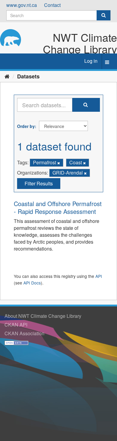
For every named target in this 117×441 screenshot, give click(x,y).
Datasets (28, 76)
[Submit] (103, 15)
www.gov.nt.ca (21, 5)
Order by (26, 126)
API (98, 276)
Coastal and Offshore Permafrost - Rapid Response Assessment (58, 207)
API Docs (32, 283)
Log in (91, 60)
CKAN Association (24, 333)
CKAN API (15, 324)
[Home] (7, 76)
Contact (52, 5)
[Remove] (58, 162)
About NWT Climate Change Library (42, 315)
